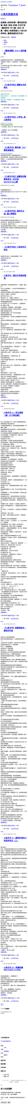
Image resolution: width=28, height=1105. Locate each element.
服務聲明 (17, 1082)
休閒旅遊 (13, 37)
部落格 (5, 42)
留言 (13, 72)
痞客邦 (9, 72)
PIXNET (7, 1080)
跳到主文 (3, 18)
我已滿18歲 (3, 1102)
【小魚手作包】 (14, 75)
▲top (2, 78)
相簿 (5, 40)
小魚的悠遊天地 (9, 14)
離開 (9, 1102)
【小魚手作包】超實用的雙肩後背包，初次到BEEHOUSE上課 (15, 179)
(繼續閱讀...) (4, 69)
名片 (5, 44)
